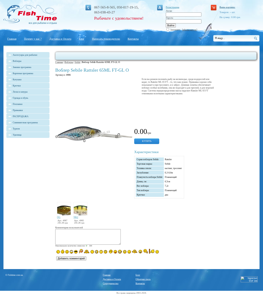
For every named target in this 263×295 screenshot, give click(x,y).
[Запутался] (125, 252)
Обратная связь (143, 279)
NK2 (76, 217)
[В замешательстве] (101, 252)
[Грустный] (67, 252)
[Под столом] (97, 252)
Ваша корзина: (227, 7)
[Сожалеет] (140, 251)
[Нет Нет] (145, 251)
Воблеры (68, 62)
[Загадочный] (105, 252)
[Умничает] (120, 252)
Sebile (77, 62)
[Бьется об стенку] (152, 251)
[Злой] (110, 251)
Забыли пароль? (189, 29)
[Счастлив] (92, 252)
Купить (147, 141)
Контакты (133, 38)
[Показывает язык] (115, 252)
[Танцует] (87, 251)
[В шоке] (71, 252)
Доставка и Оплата (60, 38)
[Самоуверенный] (76, 252)
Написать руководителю (106, 38)
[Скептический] (157, 252)
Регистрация (172, 7)
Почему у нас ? (33, 38)
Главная (11, 38)
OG (58, 217)
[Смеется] (58, 252)
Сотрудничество (110, 283)
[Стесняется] (80, 251)
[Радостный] (134, 251)
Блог (81, 38)
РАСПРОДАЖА (20, 116)
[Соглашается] (129, 252)
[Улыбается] (62, 251)
